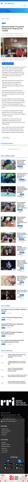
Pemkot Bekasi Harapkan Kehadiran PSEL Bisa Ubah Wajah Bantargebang (17, 382)
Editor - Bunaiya (19, 35)
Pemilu (3, 23)
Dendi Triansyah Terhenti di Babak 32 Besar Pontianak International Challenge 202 (22, 263)
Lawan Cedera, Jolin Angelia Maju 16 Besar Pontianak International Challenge (22, 189)
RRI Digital (4, 442)
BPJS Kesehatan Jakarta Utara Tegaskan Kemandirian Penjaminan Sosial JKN (22, 220)
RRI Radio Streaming (6, 446)
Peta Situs (4, 434)
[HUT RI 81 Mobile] (14, 477)
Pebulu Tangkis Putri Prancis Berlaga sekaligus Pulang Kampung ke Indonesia (16, 356)
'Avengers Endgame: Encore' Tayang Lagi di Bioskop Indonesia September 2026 (17, 363)
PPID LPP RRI (4, 450)
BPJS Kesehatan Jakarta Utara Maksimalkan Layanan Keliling (21, 162)
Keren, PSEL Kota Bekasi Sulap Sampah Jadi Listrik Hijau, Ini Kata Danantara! (17, 375)
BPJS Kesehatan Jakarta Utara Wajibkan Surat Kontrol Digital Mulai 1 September (22, 205)
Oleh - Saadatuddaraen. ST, (8, 35)
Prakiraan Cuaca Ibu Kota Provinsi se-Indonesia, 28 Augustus (22, 175)
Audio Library (4, 448)
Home (3, 18)
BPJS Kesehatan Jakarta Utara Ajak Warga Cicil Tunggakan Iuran (22, 235)
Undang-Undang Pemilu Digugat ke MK (11, 317)
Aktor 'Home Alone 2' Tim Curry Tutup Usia (22, 292)
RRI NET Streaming (6, 444)
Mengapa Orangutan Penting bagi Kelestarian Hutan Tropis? (22, 248)
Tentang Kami (4, 432)
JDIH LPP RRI (4, 452)
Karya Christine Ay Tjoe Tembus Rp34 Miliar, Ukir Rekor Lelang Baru (22, 278)
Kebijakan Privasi (5, 429)
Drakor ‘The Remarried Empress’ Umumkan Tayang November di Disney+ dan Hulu (15, 370)
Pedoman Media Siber (6, 430)
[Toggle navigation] (26, 10)
